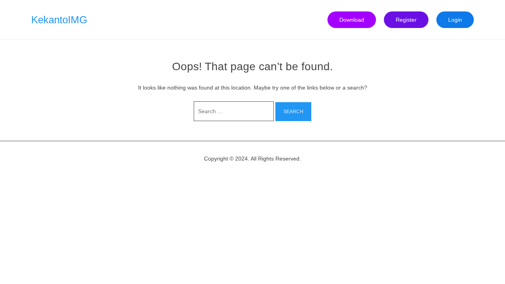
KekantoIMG (59, 20)
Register (406, 20)
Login (455, 20)
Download (351, 20)
